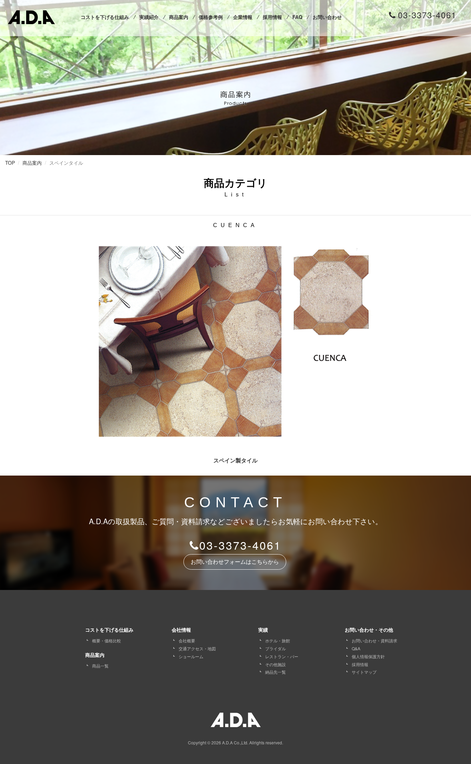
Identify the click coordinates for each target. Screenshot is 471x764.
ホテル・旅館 (277, 640)
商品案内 (178, 16)
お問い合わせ (327, 16)
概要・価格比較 (106, 640)
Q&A (356, 648)
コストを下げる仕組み (105, 16)
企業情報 (242, 16)
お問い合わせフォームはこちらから (235, 562)
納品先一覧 (275, 672)
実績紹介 (149, 16)
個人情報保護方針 (368, 656)
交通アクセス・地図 (197, 648)
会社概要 (187, 640)
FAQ (297, 16)
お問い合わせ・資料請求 (374, 640)
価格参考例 (211, 16)
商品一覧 (100, 666)
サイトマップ (364, 672)
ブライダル (275, 648)
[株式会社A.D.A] (31, 15)
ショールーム (191, 656)
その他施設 (275, 664)
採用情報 (272, 16)
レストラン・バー (281, 656)
